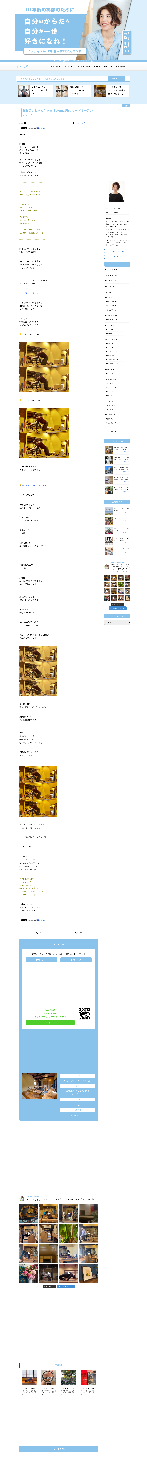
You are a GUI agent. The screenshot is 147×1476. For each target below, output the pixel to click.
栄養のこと (109, 369)
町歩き (109, 427)
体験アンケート (111, 320)
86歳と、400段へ (118, 518)
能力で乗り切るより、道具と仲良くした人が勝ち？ (49, 1392)
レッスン (108, 298)
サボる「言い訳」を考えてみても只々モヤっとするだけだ (68, 1392)
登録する (50, 1022)
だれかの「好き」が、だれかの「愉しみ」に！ (40, 90)
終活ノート (110, 405)
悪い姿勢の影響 (111, 359)
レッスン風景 (110, 306)
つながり (108, 325)
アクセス (97, 66)
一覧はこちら (117, 78)
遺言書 (109, 409)
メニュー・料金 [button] (83, 66)
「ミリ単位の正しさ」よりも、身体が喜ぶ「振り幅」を (116, 90)
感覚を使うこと (110, 275)
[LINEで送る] (32, 128)
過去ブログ (108, 66)
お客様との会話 (110, 315)
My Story (117, 257)
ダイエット (110, 373)
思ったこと (110, 387)
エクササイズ (110, 351)
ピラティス (80, 122)
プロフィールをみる (117, 251)
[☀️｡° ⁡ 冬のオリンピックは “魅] (88, 1253)
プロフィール (69, 66)
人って (109, 347)
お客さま (109, 329)
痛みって (109, 343)
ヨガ (107, 292)
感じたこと (110, 391)
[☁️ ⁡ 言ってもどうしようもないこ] (29, 1273)
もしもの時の (110, 401)
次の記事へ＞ (80, 932)
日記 (108, 395)
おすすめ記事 (110, 269)
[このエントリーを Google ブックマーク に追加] (38, 128)
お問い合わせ (121, 66)
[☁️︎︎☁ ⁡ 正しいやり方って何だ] (48, 1213)
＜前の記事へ (37, 932)
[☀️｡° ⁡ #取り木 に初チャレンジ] (68, 1233)
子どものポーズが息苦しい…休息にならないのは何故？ (29, 1392)
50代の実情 (109, 379)
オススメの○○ (110, 280)
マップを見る (77, 1094)
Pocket (42, 128)
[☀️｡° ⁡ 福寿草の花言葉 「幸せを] (88, 1273)
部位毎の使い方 (111, 363)
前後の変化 (110, 310)
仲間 (108, 333)
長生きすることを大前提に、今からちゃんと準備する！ (88, 1392)
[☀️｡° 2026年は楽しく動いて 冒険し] (68, 1273)
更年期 (109, 355)
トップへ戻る (55, 66)
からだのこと (110, 339)
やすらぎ (22, 66)
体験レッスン (76, 959)
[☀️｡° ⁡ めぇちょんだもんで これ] (29, 1213)
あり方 (109, 383)
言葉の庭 (109, 419)
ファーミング (110, 431)
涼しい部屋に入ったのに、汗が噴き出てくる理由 (78, 90)
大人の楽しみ (110, 423)
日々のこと (109, 415)
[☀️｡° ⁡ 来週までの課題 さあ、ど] (88, 1233)
